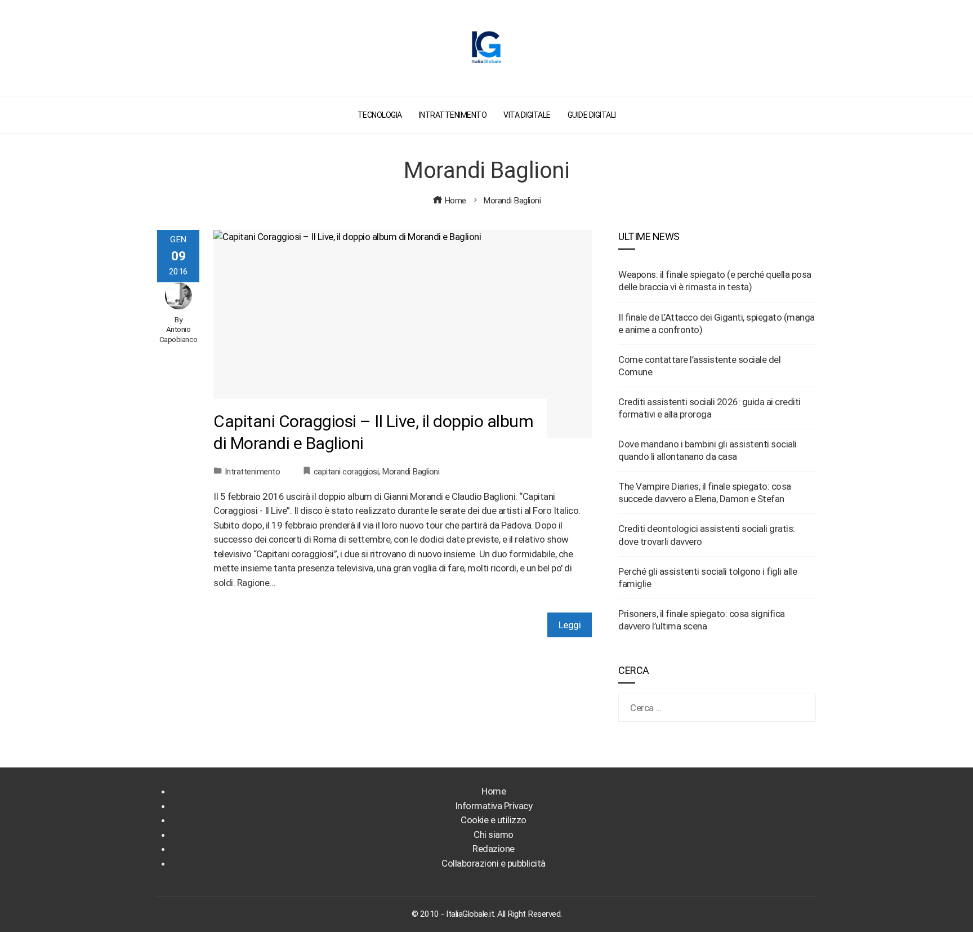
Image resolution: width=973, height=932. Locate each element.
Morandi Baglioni (410, 472)
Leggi (570, 625)
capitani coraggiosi (346, 472)
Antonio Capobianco (178, 334)
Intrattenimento (252, 472)
